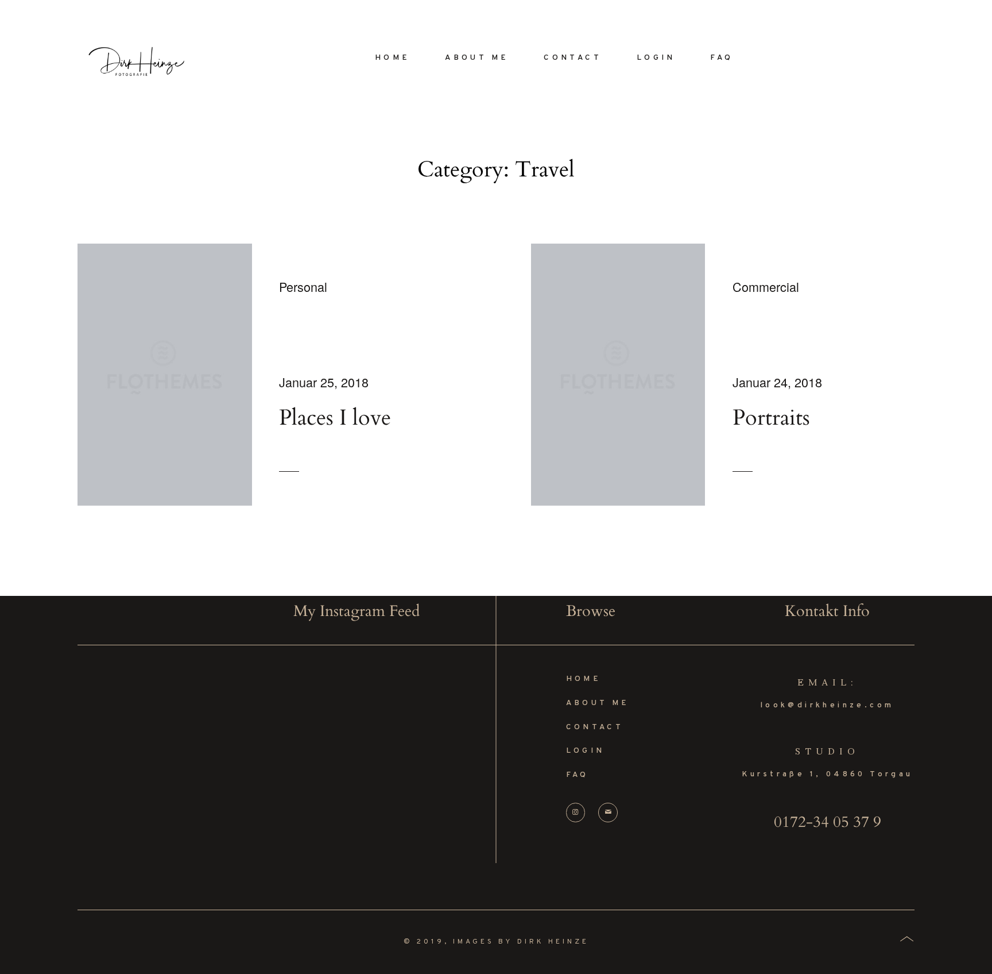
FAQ (721, 57)
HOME (392, 57)
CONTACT (573, 57)
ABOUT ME (477, 57)
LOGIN (656, 57)
